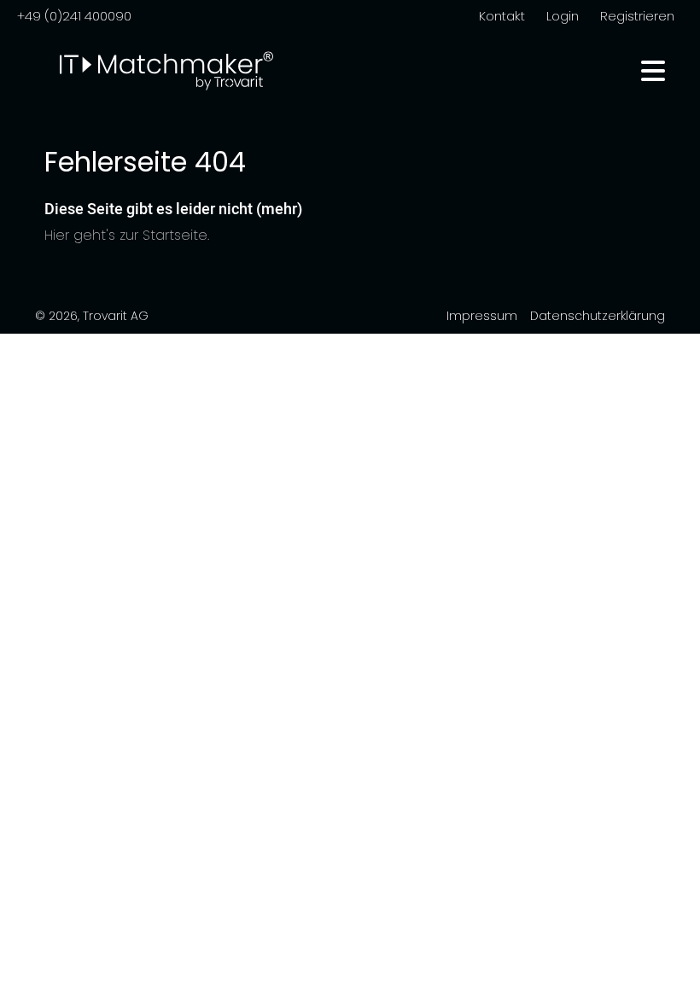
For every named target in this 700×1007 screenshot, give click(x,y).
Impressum (481, 315)
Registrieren (637, 16)
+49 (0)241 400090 (74, 16)
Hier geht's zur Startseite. (126, 235)
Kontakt (502, 16)
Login (562, 16)
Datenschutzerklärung (597, 315)
